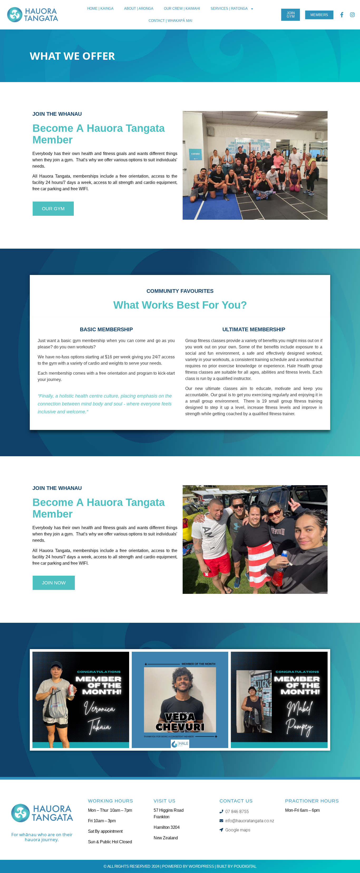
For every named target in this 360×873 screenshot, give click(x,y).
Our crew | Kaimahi (182, 9)
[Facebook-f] (341, 14)
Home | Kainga (100, 9)
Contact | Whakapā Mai (170, 21)
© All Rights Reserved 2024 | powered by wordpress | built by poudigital (180, 866)
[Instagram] (352, 14)
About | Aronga (138, 9)
